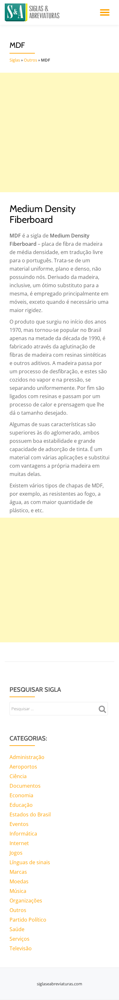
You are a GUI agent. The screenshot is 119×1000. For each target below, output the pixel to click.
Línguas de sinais (30, 862)
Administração (27, 757)
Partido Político (28, 919)
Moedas (19, 881)
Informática (23, 833)
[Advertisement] (59, 132)
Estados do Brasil (30, 814)
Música (18, 890)
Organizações (26, 900)
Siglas (15, 60)
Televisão (21, 948)
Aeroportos (23, 766)
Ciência (18, 776)
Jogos (16, 852)
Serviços (20, 938)
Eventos (19, 824)
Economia (21, 795)
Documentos (25, 785)
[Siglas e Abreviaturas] (33, 12)
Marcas (18, 871)
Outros (30, 60)
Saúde (17, 929)
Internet (19, 843)
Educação (21, 804)
